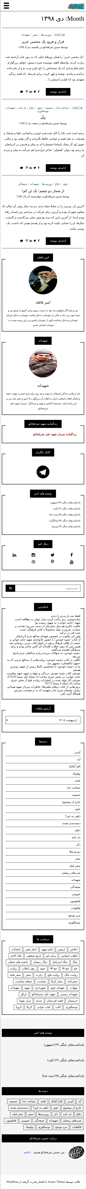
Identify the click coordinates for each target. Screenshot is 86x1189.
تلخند (77, 780)
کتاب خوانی (43, 1007)
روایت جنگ (71, 974)
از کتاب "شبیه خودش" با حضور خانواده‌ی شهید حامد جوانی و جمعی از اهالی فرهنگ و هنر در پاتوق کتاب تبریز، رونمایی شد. (44, 641)
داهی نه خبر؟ (72, 816)
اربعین (61, 949)
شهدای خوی (57, 987)
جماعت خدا (62, 107)
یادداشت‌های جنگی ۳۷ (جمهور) (65, 502)
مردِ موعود (74, 915)
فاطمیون (75, 901)
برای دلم (51, 955)
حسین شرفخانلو (51, 47)
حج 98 (53, 968)
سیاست (41, 981)
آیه (78, 759)
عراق (24, 994)
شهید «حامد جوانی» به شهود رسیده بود (57, 622)
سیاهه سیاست (23, 981)
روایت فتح (54, 974)
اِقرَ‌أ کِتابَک (59, 34)
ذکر (78, 844)
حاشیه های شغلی (18, 962)
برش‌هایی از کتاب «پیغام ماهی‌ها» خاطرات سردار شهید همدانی (43, 686)
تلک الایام (16, 955)
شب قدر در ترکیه (70, 632)
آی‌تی (77, 752)
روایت (13, 968)
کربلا (29, 1007)
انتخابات (15, 949)
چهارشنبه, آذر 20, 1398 (28, 196)
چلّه (43, 118)
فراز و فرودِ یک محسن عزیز (43, 42)
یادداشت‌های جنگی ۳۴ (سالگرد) (64, 520)
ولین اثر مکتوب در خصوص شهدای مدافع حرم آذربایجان (48, 636)
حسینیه (49, 107)
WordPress (12, 1181)
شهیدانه (25, 34)
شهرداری (40, 987)
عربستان (73, 1000)
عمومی (76, 894)
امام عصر (31, 949)
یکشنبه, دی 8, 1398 (28, 47)
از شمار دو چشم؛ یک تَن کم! (43, 191)
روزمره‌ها (46, 34)
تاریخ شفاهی (33, 955)
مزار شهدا (25, 1000)
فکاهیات (75, 908)
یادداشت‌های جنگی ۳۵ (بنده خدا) (64, 514)
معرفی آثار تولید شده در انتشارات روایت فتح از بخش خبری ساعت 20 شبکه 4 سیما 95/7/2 (45, 682)
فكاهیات (76, 1127)
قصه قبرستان (55, 1000)
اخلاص (74, 949)
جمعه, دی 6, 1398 (28, 123)
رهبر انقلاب (28, 968)
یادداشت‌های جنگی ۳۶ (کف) (66, 508)
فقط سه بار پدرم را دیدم (65, 615)
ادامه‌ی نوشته (58, 91)
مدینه (39, 1000)
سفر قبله (74, 865)
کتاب (58, 1007)
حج (76, 968)
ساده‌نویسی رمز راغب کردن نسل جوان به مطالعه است (47, 619)
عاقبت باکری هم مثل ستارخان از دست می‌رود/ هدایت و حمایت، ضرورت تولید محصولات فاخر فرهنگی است (47, 628)
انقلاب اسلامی (69, 955)
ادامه (27, 1152)
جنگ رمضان (40, 962)
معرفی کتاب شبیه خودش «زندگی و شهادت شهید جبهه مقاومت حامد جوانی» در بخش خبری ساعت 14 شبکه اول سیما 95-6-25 (43, 675)
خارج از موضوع (71, 801)
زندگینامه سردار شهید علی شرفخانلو (54, 434)
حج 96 (65, 968)
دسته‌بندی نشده (71, 823)
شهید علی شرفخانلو (43, 994)
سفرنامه (72, 981)
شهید (27, 987)
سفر (35, 34)
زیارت (39, 974)
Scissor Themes (56, 1181)
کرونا (19, 1007)
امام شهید (47, 949)
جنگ (75, 962)
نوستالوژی (74, 922)
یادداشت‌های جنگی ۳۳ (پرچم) (66, 526)
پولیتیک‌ (76, 773)
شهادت (73, 987)
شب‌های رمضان (71, 872)
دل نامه (22, 107)
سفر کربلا (57, 981)
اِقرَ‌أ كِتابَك (56, 1101)
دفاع (31, 107)
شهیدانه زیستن (69, 994)
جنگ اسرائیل (60, 962)
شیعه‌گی (22, 183)
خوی (39, 107)
